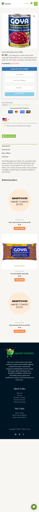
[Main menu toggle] (36, 4)
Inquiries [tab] (5, 157)
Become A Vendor (19, 397)
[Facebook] (15, 434)
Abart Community (19, 402)
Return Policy (19, 413)
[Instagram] (23, 434)
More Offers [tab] (6, 153)
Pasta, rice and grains (24, 105)
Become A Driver (19, 400)
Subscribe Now (19, 93)
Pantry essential (12, 105)
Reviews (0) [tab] (6, 149)
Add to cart (19, 228)
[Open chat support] (34, 507)
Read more (19, 280)
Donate (19, 395)
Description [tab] (6, 146)
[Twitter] (19, 434)
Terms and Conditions (19, 415)
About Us (19, 393)
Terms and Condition (19, 417)
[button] (34, 16)
